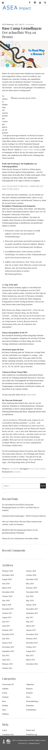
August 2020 (7, 579)
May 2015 (30, 655)
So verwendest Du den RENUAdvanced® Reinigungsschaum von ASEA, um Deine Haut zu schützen (20, 507)
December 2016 (8, 634)
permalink (16, 472)
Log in (4, 730)
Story (4, 710)
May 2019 (30, 584)
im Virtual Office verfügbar (30, 150)
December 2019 (32, 579)
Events (4, 693)
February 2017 (7, 630)
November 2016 (32, 634)
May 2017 (30, 622)
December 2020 (8, 575)
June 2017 (6, 622)
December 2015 (32, 643)
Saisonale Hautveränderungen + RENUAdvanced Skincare (24, 516)
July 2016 (5, 639)
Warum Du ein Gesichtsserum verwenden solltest (20, 538)
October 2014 (7, 668)
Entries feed (30, 730)
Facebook (29, 3)
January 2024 (31, 571)
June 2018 (6, 601)
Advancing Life (8, 684)
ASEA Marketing (8, 24)
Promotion (30, 706)
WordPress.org (31, 734)
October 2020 (31, 575)
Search (44, 3)
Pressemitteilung (32, 701)
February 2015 (7, 664)
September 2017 (32, 613)
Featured (29, 693)
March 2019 (6, 588)
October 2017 (7, 613)
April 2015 (6, 660)
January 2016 (7, 643)
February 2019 (31, 588)
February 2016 (31, 639)
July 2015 (5, 655)
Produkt (5, 706)
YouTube (39, 3)
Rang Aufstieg (40, 469)
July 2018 (29, 596)
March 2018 (6, 605)
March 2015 (30, 660)
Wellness (5, 714)
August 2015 (31, 651)
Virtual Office (31, 395)
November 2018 (32, 592)
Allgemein (30, 684)
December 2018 (8, 592)
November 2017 (32, 609)
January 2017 (31, 630)
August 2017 (7, 617)
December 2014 (32, 664)
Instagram (34, 3)
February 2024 (7, 571)
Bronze (31, 469)
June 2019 (6, 584)
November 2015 (8, 647)
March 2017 (30, 626)
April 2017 (6, 626)
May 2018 (30, 601)
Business (29, 689)
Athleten (5, 689)
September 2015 (8, 651)
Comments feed (8, 734)
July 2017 (29, 617)
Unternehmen (29, 24)
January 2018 (31, 605)
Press (4, 701)
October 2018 (7, 596)
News (28, 697)
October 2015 (31, 647)
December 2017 (8, 609)
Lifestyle (5, 697)
